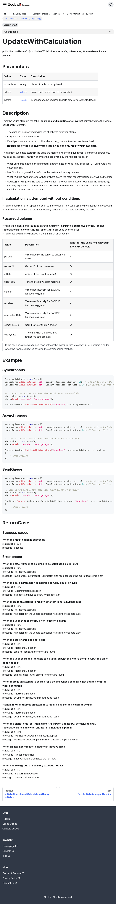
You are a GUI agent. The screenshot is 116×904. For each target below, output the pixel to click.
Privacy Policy (9, 878)
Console (6, 851)
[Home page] (5, 13)
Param (23, 100)
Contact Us (8, 883)
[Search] (111, 4)
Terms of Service (11, 873)
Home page (8, 846)
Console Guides (10, 828)
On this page (11, 31)
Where (23, 92)
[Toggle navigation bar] (4, 4)
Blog (4, 855)
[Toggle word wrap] (104, 379)
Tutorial (6, 819)
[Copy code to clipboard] (109, 379)
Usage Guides (9, 823)
